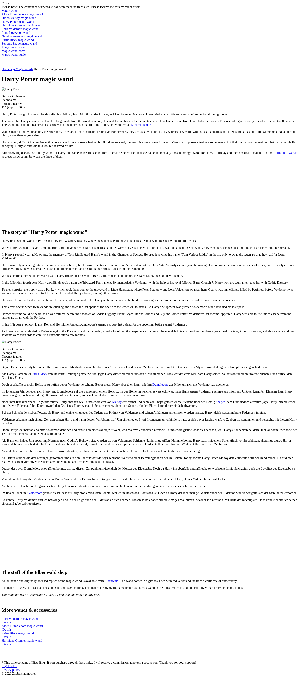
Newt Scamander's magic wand (22, 36)
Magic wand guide (14, 54)
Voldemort (35, 493)
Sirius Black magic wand (18, 40)
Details (6, 622)
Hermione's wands (285, 153)
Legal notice (9, 666)
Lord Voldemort (141, 125)
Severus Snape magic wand (19, 43)
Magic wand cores (13, 51)
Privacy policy (11, 670)
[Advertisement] (149, 197)
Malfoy (117, 402)
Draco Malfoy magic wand (19, 18)
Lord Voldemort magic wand (20, 29)
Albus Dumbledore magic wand (22, 14)
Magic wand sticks (14, 47)
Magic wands (10, 10)
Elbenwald (111, 581)
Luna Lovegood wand (16, 32)
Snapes (220, 402)
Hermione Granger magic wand (22, 25)
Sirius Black (39, 374)
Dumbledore (160, 384)
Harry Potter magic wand (18, 21)
